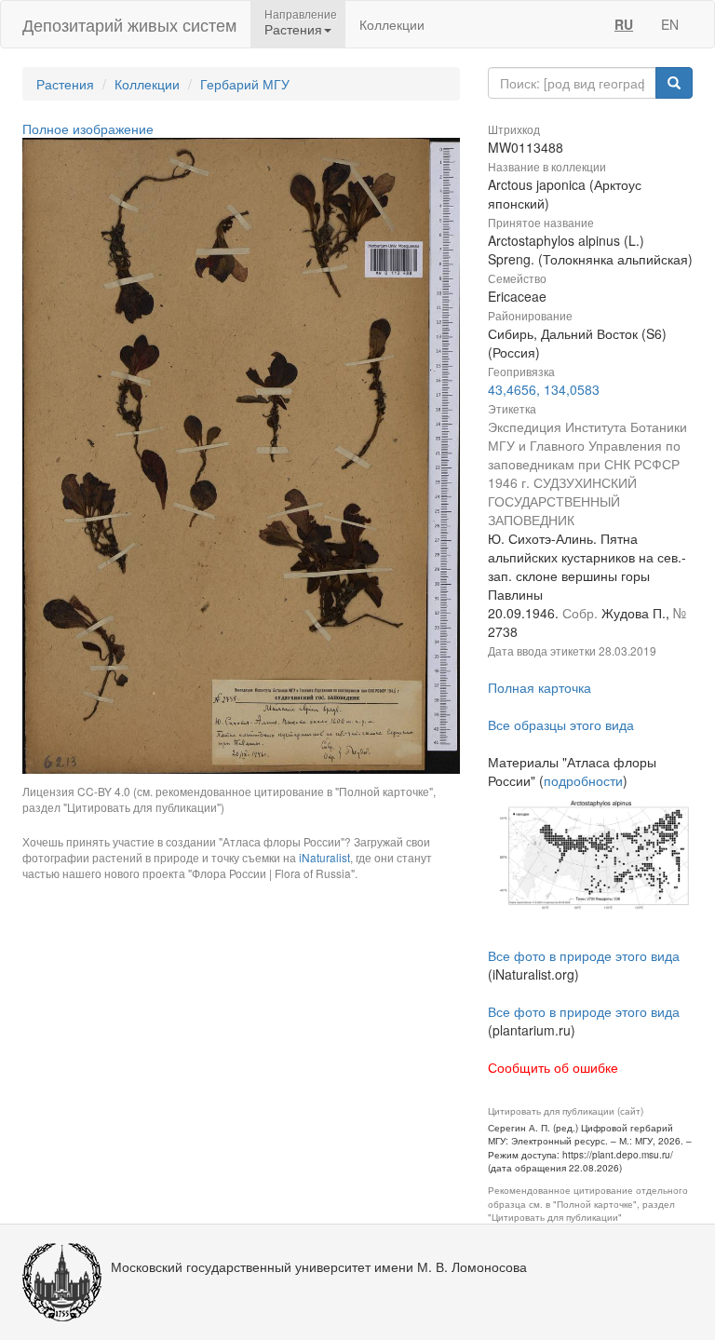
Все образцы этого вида (561, 724)
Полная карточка (539, 687)
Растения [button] (293, 29)
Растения (65, 83)
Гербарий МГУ (245, 83)
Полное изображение (88, 128)
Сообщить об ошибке (553, 1067)
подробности (583, 780)
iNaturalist (324, 857)
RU (623, 24)
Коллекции (392, 24)
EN (670, 24)
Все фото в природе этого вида (584, 955)
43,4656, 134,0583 (544, 389)
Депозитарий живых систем (129, 24)
